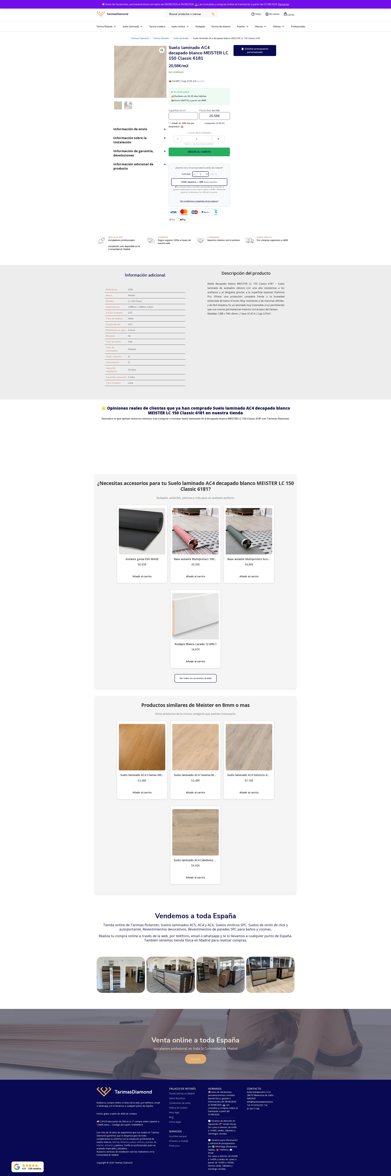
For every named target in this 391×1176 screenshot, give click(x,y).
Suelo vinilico (178, 26)
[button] (27, 1167)
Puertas (241, 26)
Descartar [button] (283, 4)
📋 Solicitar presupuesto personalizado (254, 50)
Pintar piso (174, 1145)
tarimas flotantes (120, 1142)
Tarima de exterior (221, 26)
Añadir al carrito (199, 151)
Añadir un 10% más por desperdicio (181, 125)
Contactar (195, 1058)
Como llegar (175, 1121)
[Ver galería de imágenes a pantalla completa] (162, 50)
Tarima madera (157, 26)
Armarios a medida (178, 1141)
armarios (109, 1145)
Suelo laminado (131, 26)
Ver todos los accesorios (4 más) (195, 678)
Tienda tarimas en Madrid (181, 1093)
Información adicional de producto (133, 166)
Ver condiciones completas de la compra (199, 201)
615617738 (253, 1108)
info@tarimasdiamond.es (260, 1101)
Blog (171, 1117)
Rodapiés (200, 26)
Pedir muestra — (199, 182)
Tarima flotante (104, 26)
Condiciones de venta (179, 1103)
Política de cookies (178, 1107)
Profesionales (298, 26)
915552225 (257, 1105)
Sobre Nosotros (177, 1098)
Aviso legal (174, 1112)
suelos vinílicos (137, 1142)
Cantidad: (186, 174)
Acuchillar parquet (178, 1136)
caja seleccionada (199, 133)
